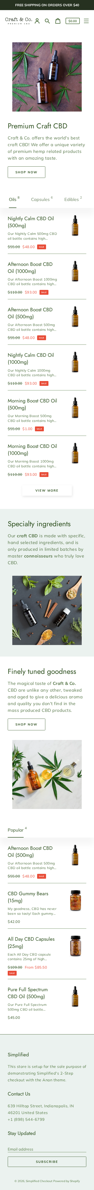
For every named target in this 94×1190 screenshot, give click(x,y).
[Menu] (86, 21)
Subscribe (47, 1162)
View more (47, 490)
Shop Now (26, 172)
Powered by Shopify (66, 1181)
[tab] (14, 199)
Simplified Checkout (39, 1181)
